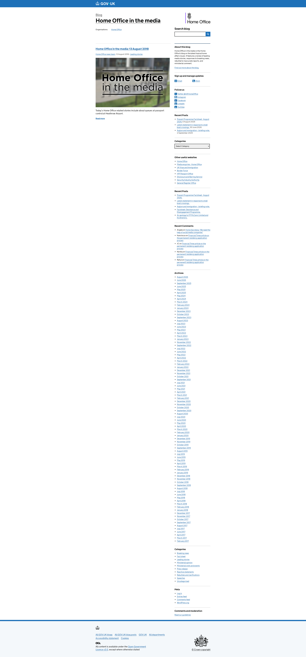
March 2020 (182, 429)
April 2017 (181, 535)
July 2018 (181, 491)
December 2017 (183, 513)
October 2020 (183, 407)
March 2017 (182, 538)
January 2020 (183, 435)
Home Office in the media (128, 20)
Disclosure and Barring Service (189, 177)
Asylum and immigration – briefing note (193, 130)
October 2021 (183, 376)
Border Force (182, 170)
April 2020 (181, 426)
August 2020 (182, 414)
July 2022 (181, 348)
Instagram (182, 97)
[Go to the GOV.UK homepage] (105, 3)
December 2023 (184, 311)
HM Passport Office (185, 174)
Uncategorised (183, 581)
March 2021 (182, 395)
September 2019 (184, 448)
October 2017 (182, 519)
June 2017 (181, 532)
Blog (99, 15)
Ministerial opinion (184, 562)
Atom (197, 81)
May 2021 (181, 389)
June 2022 (181, 352)
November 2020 (184, 404)
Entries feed (182, 596)
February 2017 (183, 541)
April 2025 (181, 292)
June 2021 (181, 386)
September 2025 (184, 283)
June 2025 (181, 286)
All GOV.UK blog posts (126, 634)
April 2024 (181, 299)
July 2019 (181, 454)
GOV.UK (143, 634)
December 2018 (183, 476)
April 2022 (181, 358)
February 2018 (183, 507)
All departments (157, 634)
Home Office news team (105, 54)
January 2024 (183, 308)
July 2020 (181, 417)
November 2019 (183, 442)
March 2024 (182, 302)
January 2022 (183, 367)
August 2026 (182, 277)
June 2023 (181, 327)
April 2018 (181, 501)
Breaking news (183, 553)
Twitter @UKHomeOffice (188, 94)
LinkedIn (181, 104)
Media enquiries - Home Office (189, 164)
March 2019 (182, 466)
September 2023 (184, 317)
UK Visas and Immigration (187, 167)
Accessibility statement (107, 638)
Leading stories (136, 54)
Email (180, 81)
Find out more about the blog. (187, 68)
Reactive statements (185, 572)
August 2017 (182, 525)
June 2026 (181, 280)
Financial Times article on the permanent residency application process (193, 238)
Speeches (181, 578)
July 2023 (181, 323)
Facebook (182, 100)
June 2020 (181, 420)
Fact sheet (181, 556)
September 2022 (184, 345)
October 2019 (183, 445)
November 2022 (184, 342)
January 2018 (182, 510)
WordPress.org (183, 603)
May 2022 (181, 355)
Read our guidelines (183, 615)
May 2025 (181, 289)
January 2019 (182, 473)
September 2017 (184, 522)
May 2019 (181, 460)
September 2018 (184, 485)
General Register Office (186, 183)
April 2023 (181, 333)
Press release (182, 569)
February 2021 (183, 398)
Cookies (125, 638)
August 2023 (182, 320)
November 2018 (183, 479)
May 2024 (181, 296)
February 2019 (183, 469)
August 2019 (182, 451)
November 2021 (183, 373)
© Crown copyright (201, 649)
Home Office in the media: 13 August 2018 (122, 49)
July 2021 (181, 383)
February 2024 (183, 305)
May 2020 (181, 423)
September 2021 (184, 379)
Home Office (116, 29)
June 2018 (181, 494)
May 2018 (181, 497)
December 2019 (183, 438)
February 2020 (183, 432)
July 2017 (181, 528)
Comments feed (183, 599)
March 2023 (182, 336)
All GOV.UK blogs (104, 634)
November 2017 (183, 516)
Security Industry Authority (188, 180)
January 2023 (183, 339)
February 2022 (183, 364)
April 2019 (181, 463)
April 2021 (181, 392)
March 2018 (182, 504)
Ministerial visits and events (188, 566)
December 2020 (184, 401)
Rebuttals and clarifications (188, 575)
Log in (179, 593)
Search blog (182, 28)
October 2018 (183, 482)
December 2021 (183, 370)
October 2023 (183, 314)
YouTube (181, 107)
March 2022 (182, 361)
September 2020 (184, 410)
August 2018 (182, 488)
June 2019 (181, 457)
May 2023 (181, 330)
